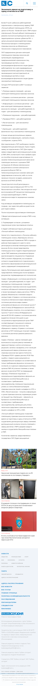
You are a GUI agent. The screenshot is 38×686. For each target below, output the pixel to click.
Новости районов (17, 563)
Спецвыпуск (19, 574)
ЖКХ (2, 560)
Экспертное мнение (23, 566)
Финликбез (6, 609)
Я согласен (20, 684)
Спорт (26, 556)
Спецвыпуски (7, 605)
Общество (4, 556)
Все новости (6, 586)
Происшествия (16, 556)
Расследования (8, 599)
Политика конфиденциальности (15, 596)
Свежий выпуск (6, 574)
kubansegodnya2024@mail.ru (11, 648)
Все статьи (6, 590)
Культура (22, 560)
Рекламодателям (8, 602)
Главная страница (9, 593)
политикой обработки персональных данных (15, 677)
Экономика (11, 560)
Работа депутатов (7, 566)
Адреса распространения (9, 577)
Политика (4, 563)
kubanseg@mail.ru (7, 668)
